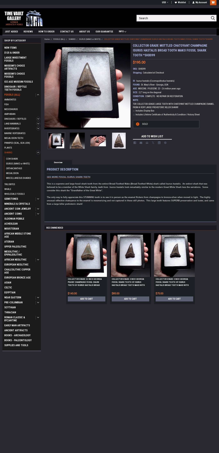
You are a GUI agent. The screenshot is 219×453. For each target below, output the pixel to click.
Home (47, 39)
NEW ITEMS (10, 47)
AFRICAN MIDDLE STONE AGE (17, 235)
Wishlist (182, 2)
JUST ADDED (11, 31)
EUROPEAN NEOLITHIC (16, 264)
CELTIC (8, 287)
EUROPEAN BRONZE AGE (17, 277)
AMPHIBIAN (9, 114)
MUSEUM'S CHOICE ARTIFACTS (14, 67)
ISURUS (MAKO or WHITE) (18, 163)
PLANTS (8, 147)
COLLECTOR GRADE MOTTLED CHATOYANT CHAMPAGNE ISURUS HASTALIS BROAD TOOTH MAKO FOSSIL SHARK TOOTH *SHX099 (158, 39)
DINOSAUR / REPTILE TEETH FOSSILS (15, 88)
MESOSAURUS (11, 109)
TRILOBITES (9, 184)
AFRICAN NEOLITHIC (15, 259)
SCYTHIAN (10, 307)
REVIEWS (28, 31)
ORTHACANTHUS (14, 168)
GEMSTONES (11, 198)
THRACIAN (10, 312)
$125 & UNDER (12, 52)
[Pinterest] (165, 142)
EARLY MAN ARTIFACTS (17, 325)
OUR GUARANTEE (104, 31)
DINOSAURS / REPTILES (15, 118)
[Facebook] (135, 142)
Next (127, 86)
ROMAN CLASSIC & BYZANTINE (14, 319)
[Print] (147, 142)
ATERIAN (9, 241)
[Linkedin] (159, 142)
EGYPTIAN (9, 292)
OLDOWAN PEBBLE (14, 218)
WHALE (7, 189)
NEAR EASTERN (12, 297)
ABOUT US (84, 31)
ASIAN (7, 282)
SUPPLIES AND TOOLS (16, 345)
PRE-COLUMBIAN (13, 302)
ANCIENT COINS (13, 213)
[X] (153, 142)
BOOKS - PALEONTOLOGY (18, 340)
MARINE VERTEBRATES (14, 133)
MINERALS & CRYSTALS (17, 203)
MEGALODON (12, 173)
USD (164, 2)
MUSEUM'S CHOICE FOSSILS (14, 75)
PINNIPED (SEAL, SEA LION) (17, 142)
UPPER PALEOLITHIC (15, 246)
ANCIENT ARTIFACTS (16, 330)
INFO (121, 31)
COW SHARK (12, 158)
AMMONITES (10, 99)
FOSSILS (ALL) (12, 94)
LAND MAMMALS (12, 123)
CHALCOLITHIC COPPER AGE (17, 271)
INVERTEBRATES (11, 128)
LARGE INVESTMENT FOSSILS (15, 59)
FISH (6, 104)
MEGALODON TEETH (13, 138)
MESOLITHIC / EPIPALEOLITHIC (13, 253)
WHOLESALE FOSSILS (14, 193)
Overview (58, 162)
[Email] (141, 142)
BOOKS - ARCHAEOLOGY (17, 335)
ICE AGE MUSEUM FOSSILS (18, 81)
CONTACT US (67, 31)
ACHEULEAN (11, 223)
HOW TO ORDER (46, 31)
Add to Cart (86, 299)
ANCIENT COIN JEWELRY (17, 208)
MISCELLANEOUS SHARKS (18, 178)
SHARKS (8, 152)
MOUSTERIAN (11, 228)
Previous (47, 86)
